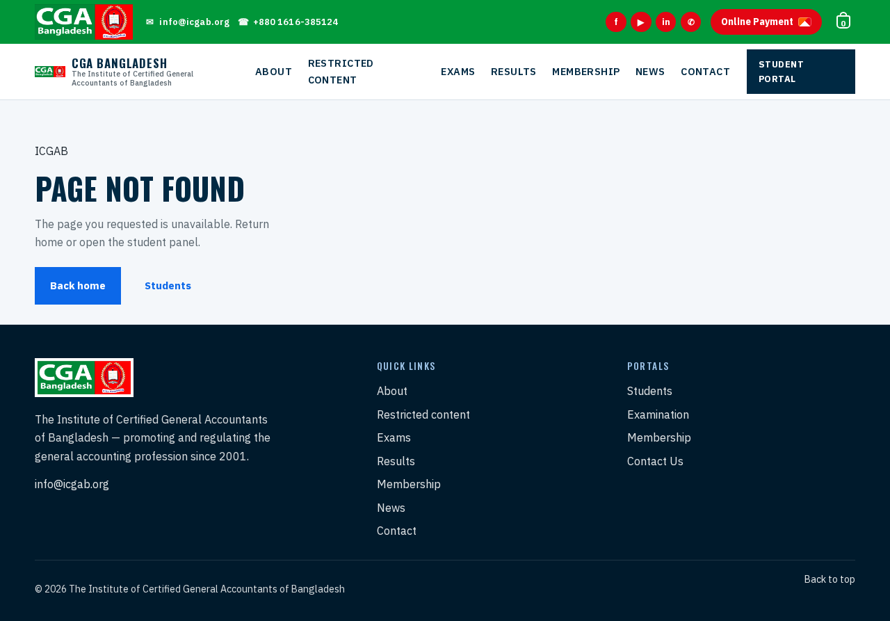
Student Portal (781, 71)
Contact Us (655, 461)
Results (514, 71)
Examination (658, 414)
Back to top (829, 579)
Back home (78, 285)
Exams (458, 71)
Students (168, 285)
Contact (705, 71)
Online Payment (757, 21)
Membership (586, 71)
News (650, 71)
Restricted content (341, 71)
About (273, 71)
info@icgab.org (72, 484)
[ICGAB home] (84, 21)
